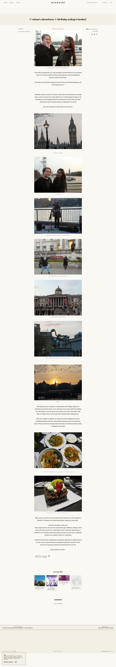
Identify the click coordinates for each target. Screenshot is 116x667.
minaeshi (27, 31)
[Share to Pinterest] (96, 34)
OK (16, 662)
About (18, 2)
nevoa (111, 651)
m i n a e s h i (58, 3)
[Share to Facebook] (92, 34)
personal (95, 31)
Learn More (8, 662)
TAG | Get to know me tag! (105, 627)
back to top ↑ (58, 651)
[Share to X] (94, 34)
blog (11, 2)
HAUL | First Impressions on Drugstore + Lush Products (18, 627)
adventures (94, 29)
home (5, 2)
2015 (89, 29)
